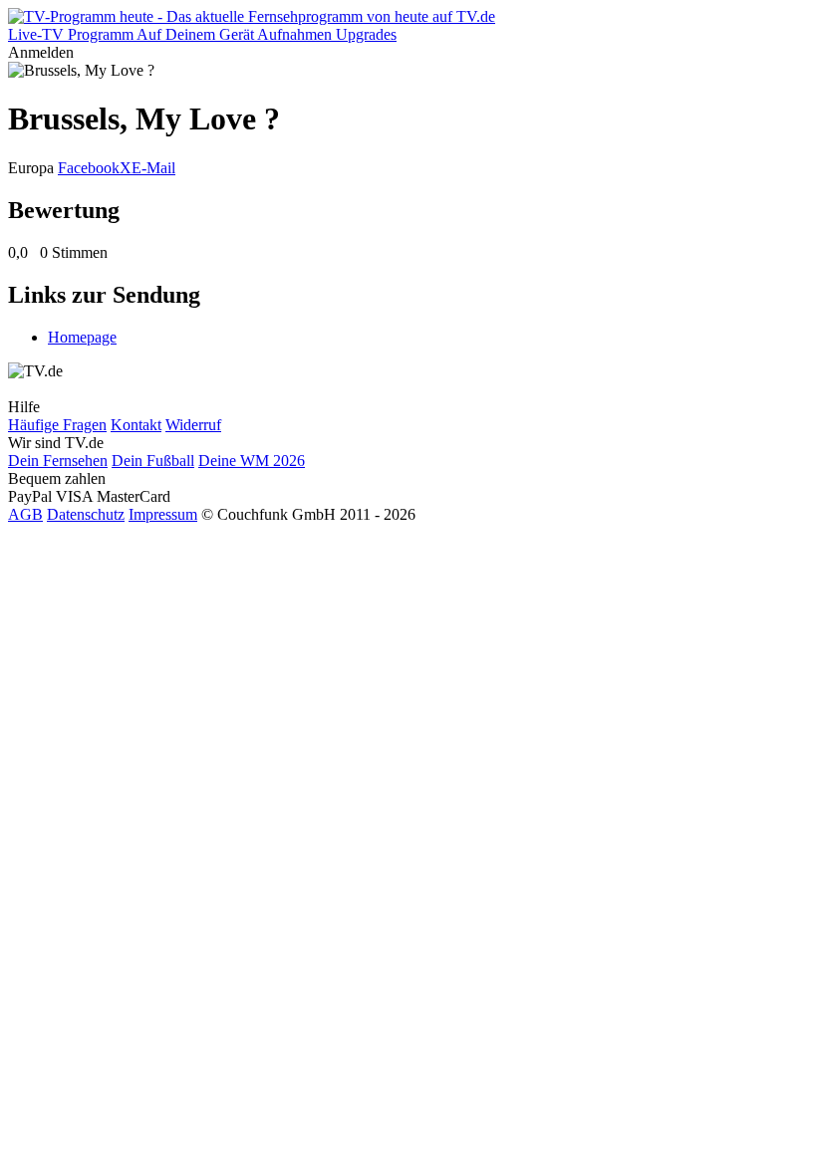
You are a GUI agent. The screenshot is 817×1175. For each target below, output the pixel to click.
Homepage (82, 337)
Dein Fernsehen (58, 460)
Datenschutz (86, 514)
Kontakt (136, 424)
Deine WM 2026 (251, 460)
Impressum (163, 514)
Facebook (89, 167)
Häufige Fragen (57, 424)
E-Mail (153, 167)
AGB (25, 514)
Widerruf (193, 424)
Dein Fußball (153, 460)
